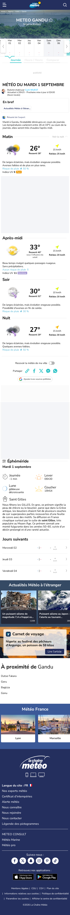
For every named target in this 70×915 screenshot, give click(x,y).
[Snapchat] (31, 860)
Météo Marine (11, 840)
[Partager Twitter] (41, 371)
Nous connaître (12, 807)
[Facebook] (14, 860)
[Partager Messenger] (48, 371)
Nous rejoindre (11, 813)
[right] (66, 46)
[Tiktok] (55, 860)
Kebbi (17, 11)
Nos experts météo (14, 791)
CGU (33, 888)
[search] (65, 4)
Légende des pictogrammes (20, 824)
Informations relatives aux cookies (21, 893)
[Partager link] (27, 371)
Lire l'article (55, 651)
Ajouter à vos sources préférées (37, 379)
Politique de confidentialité (55, 893)
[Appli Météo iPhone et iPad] (23, 877)
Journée (16, 60)
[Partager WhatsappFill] (55, 371)
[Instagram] (39, 860)
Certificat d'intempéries (17, 796)
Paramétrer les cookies (17, 898)
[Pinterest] (47, 860)
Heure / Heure (34, 60)
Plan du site (53, 888)
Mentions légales (19, 888)
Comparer (53, 60)
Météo (3, 11)
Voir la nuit (58, 136)
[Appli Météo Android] (46, 877)
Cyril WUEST (31, 89)
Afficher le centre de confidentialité (49, 898)
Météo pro (8, 845)
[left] (3, 46)
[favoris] (51, 20)
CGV (41, 888)
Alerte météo (10, 802)
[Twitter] (23, 860)
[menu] (5, 4)
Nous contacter (12, 818)
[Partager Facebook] (34, 371)
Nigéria (10, 11)
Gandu (24, 11)
